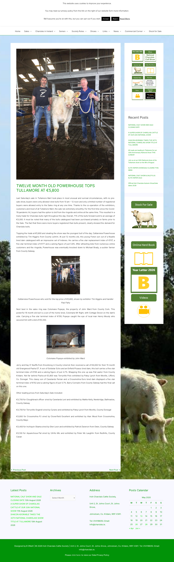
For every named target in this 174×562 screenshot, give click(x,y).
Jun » (137, 528)
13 (141, 516)
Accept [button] (106, 19)
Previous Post (18, 470)
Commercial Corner (134, 31)
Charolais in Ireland (44, 31)
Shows (93, 31)
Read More (125, 19)
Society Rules (78, 31)
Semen (62, 31)
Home (17, 31)
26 (136, 524)
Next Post (114, 470)
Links (105, 31)
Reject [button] (115, 19)
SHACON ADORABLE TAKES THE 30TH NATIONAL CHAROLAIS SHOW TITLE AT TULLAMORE (142, 142)
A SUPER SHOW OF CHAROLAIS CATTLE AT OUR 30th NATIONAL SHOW (25, 507)
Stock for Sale (155, 31)
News (116, 31)
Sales (26, 31)
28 (146, 524)
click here (76, 555)
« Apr (131, 528)
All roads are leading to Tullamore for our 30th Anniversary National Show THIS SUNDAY (142, 152)
